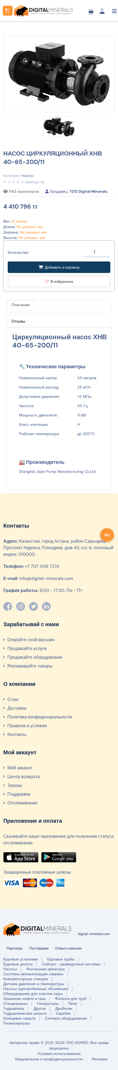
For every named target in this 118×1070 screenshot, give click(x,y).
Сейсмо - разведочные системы (71, 964)
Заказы (14, 785)
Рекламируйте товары (30, 666)
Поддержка (18, 794)
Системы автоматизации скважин (33, 974)
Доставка (16, 708)
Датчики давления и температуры (33, 984)
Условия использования (59, 1053)
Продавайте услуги (27, 648)
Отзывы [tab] (18, 321)
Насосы (10, 969)
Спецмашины (15, 1003)
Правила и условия (27, 726)
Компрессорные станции (25, 979)
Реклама (99, 1059)
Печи (72, 1003)
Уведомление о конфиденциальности (49, 1059)
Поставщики (39, 948)
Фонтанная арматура (45, 969)
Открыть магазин (68, 948)
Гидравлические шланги (25, 1013)
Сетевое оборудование (66, 1018)
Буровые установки (20, 959)
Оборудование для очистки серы (33, 993)
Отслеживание (22, 803)
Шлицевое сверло (19, 1018)
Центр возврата (23, 777)
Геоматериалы (16, 1023)
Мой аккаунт (19, 768)
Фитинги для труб (70, 998)
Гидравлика (13, 1008)
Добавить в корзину (62, 267)
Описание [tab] (21, 304)
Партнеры (15, 948)
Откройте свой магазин (31, 640)
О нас (13, 699)
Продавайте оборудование (35, 657)
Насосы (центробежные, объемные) (35, 988)
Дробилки (63, 1008)
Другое (39, 1008)
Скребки (63, 1013)
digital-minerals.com (94, 934)
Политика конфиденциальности (39, 717)
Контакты (16, 734)
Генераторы (48, 1003)
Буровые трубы (61, 959)
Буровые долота (18, 964)
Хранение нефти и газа (24, 998)
